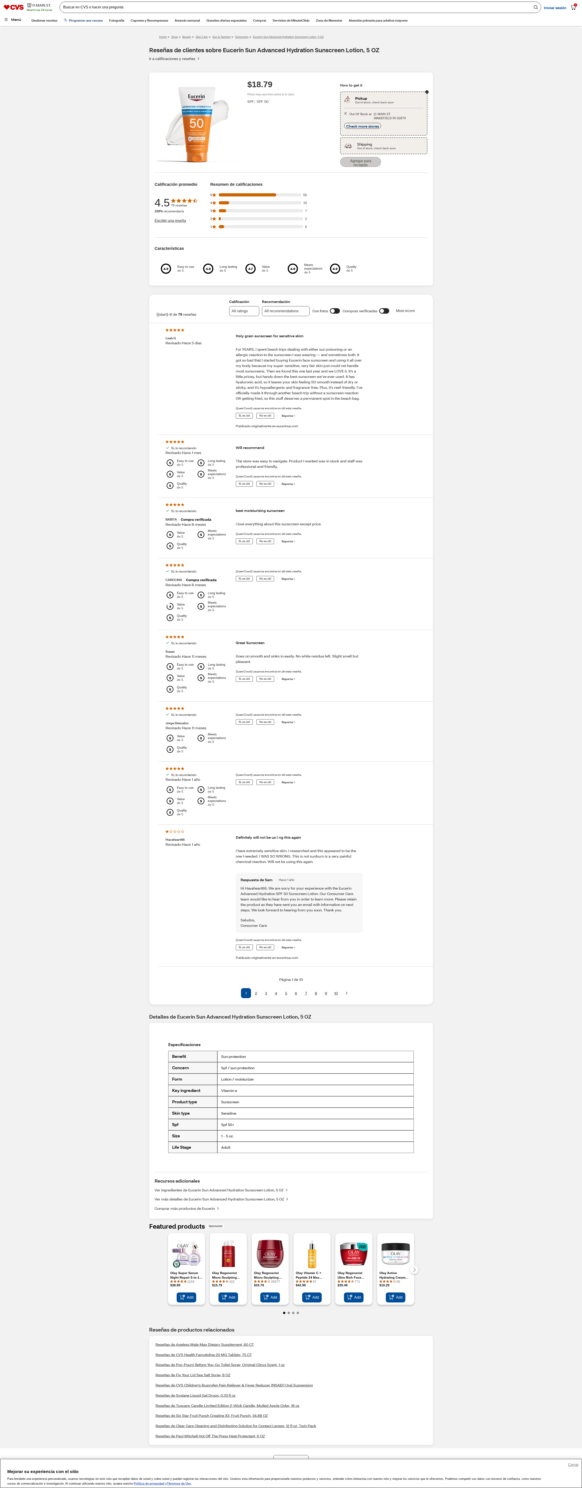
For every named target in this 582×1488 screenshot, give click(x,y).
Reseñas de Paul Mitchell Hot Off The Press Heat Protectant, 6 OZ (210, 1435)
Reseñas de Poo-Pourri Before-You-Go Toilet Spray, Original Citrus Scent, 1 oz (220, 1364)
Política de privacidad (149, 1483)
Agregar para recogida (360, 163)
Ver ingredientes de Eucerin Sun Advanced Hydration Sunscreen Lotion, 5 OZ (219, 1190)
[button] (335, 311)
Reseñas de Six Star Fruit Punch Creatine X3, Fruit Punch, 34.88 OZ (212, 1415)
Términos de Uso (179, 1483)
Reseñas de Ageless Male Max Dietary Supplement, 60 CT (205, 1344)
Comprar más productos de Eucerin (185, 1208)
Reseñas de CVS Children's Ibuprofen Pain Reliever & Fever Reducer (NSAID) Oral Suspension (234, 1385)
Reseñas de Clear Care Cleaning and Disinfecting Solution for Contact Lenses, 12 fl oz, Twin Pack (236, 1425)
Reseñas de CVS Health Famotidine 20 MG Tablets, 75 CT (204, 1354)
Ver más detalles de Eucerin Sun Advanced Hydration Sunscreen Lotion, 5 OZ (219, 1199)
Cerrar (573, 1465)
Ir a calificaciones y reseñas (172, 58)
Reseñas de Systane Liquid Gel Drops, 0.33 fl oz (196, 1395)
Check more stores (362, 126)
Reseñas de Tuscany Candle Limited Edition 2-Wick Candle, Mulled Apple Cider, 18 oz (227, 1405)
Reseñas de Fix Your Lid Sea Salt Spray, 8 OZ (193, 1374)
